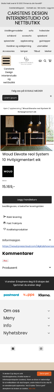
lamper (24, 51)
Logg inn (50, 8)
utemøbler (42, 46)
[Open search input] (45, 61)
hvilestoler (44, 30)
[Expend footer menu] (49, 318)
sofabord (11, 35)
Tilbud (37, 51)
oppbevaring (27, 40)
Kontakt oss (31, 8)
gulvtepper (44, 40)
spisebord (42, 35)
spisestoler (9, 40)
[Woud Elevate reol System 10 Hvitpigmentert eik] (27, 133)
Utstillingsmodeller (13, 30)
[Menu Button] (6, 61)
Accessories (9, 51)
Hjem (5, 108)
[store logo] (26, 61)
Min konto (42, 8)
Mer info (32, 389)
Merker (48, 51)
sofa (31, 30)
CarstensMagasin (16, 8)
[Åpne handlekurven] (50, 60)
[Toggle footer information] (49, 311)
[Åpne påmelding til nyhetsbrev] (40, 60)
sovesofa (26, 35)
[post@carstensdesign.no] (13, 359)
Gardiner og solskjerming (18, 46)
